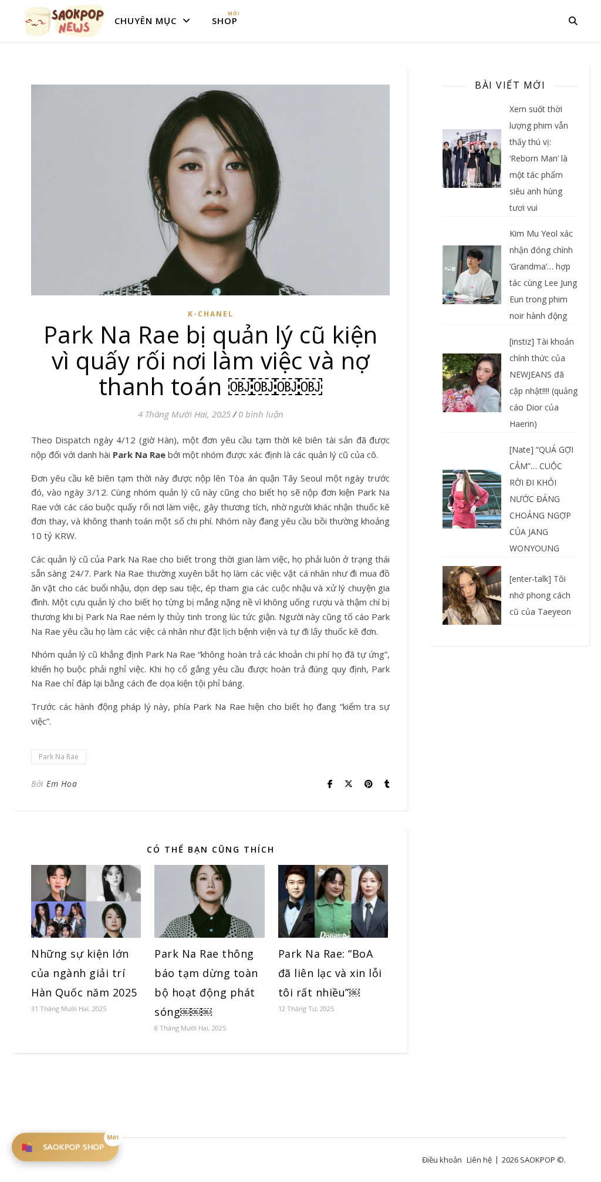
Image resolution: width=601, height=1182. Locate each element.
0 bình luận (260, 414)
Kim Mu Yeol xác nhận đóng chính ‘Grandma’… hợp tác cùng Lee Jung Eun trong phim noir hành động (543, 274)
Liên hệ (479, 1159)
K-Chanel (211, 314)
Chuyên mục (145, 20)
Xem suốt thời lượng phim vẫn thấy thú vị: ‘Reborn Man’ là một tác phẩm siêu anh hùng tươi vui (538, 158)
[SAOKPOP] (64, 21)
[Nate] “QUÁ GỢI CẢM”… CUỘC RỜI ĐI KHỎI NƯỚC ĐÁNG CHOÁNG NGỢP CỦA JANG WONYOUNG (541, 499)
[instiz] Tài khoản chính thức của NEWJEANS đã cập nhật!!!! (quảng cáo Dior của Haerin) (543, 382)
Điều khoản (442, 1159)
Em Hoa (61, 783)
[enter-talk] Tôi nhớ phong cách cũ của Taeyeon (540, 595)
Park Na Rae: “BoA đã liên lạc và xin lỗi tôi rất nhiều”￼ (330, 973)
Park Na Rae (59, 757)
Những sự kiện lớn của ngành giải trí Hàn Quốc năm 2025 (84, 973)
